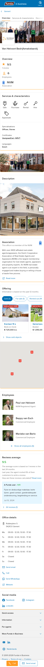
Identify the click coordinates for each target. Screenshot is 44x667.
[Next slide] (41, 209)
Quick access (8, 613)
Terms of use (16, 659)
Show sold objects (14, 337)
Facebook (10, 600)
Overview (6, 18)
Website (9, 584)
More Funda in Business (12, 634)
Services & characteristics (23, 18)
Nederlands (12, 649)
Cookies (27, 659)
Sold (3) (7, 298)
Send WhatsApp (13, 579)
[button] (12, 374)
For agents (6, 627)
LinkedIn (9, 606)
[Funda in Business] (19, 3)
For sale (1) (20, 298)
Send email (11, 567)
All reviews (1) (11, 507)
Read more (10, 278)
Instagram (30, 600)
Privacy (5, 659)
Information (7, 620)
